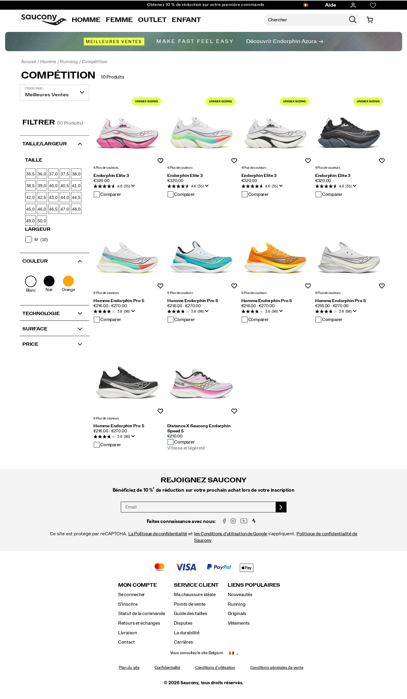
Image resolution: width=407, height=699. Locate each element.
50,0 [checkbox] (42, 220)
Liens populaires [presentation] (254, 585)
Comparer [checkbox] (110, 194)
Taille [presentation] (33, 160)
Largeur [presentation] (37, 229)
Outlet (152, 20)
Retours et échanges (139, 623)
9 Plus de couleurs (106, 293)
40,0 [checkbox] (53, 185)
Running (237, 604)
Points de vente (189, 604)
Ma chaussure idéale (194, 594)
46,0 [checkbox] (42, 209)
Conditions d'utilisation (215, 668)
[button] (54, 143)
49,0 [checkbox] (30, 220)
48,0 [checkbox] (76, 209)
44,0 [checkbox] (65, 197)
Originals (237, 613)
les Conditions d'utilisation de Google (230, 533)
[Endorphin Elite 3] (127, 129)
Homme (86, 20)
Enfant (186, 20)
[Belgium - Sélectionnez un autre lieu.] (305, 5)
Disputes (183, 623)
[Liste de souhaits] (373, 5)
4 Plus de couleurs (105, 168)
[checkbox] (54, 239)
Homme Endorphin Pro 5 (118, 301)
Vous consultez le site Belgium (196, 653)
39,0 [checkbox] (42, 185)
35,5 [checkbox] (30, 174)
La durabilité (186, 632)
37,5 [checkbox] (65, 174)
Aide (331, 5)
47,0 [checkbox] (65, 209)
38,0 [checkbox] (76, 174)
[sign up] (281, 507)
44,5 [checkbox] (76, 197)
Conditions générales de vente (276, 668)
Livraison (127, 632)
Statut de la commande (141, 613)
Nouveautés (240, 594)
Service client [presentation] (196, 585)
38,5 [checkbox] (30, 185)
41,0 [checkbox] (76, 185)
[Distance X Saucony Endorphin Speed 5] (201, 379)
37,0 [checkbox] (53, 174)
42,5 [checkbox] (42, 197)
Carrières (183, 642)
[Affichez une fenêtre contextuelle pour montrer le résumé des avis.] (134, 187)
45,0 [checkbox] (30, 209)
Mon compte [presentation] (137, 585)
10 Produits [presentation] (112, 77)
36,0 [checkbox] (42, 174)
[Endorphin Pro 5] (127, 254)
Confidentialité (167, 668)
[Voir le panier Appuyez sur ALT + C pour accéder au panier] (369, 20)
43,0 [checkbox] (53, 197)
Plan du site (129, 668)
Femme (119, 20)
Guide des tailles (190, 613)
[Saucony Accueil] (44, 20)
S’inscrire (128, 604)
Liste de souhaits (160, 161)
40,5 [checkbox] (65, 185)
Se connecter (131, 594)
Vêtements (239, 623)
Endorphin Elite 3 (111, 176)
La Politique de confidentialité (157, 533)
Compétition (58, 75)
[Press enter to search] (352, 20)
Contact (126, 642)
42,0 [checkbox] (30, 197)
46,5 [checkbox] (53, 209)
